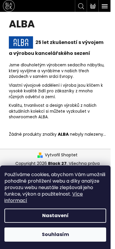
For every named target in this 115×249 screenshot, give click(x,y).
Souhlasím (55, 234)
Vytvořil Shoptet (61, 155)
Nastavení (55, 215)
